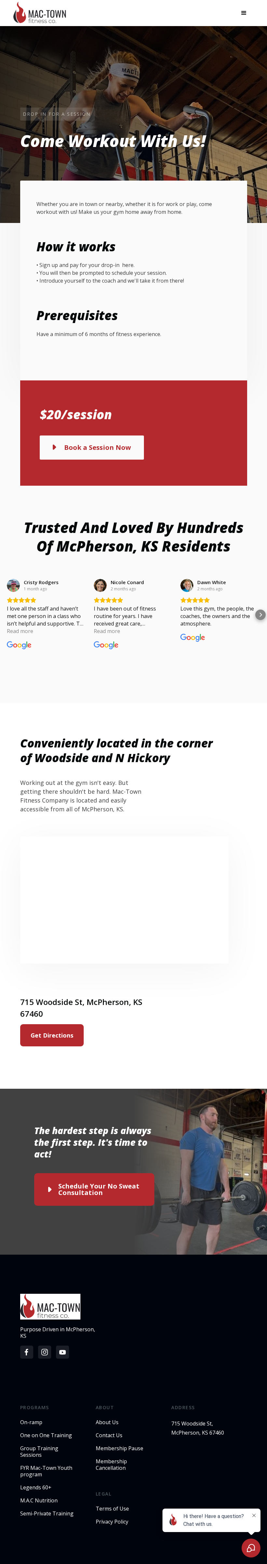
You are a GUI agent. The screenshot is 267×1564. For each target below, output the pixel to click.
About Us (107, 1422)
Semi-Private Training (47, 1513)
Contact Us (109, 1435)
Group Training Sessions (39, 1451)
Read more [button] (20, 631)
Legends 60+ (35, 1487)
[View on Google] (13, 585)
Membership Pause (119, 1448)
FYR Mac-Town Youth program (46, 1471)
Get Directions (52, 1035)
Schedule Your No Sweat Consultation (98, 1189)
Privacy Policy (112, 1521)
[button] (244, 13)
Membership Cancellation (111, 1464)
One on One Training (46, 1435)
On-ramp (31, 1422)
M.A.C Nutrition (39, 1500)
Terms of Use (112, 1508)
